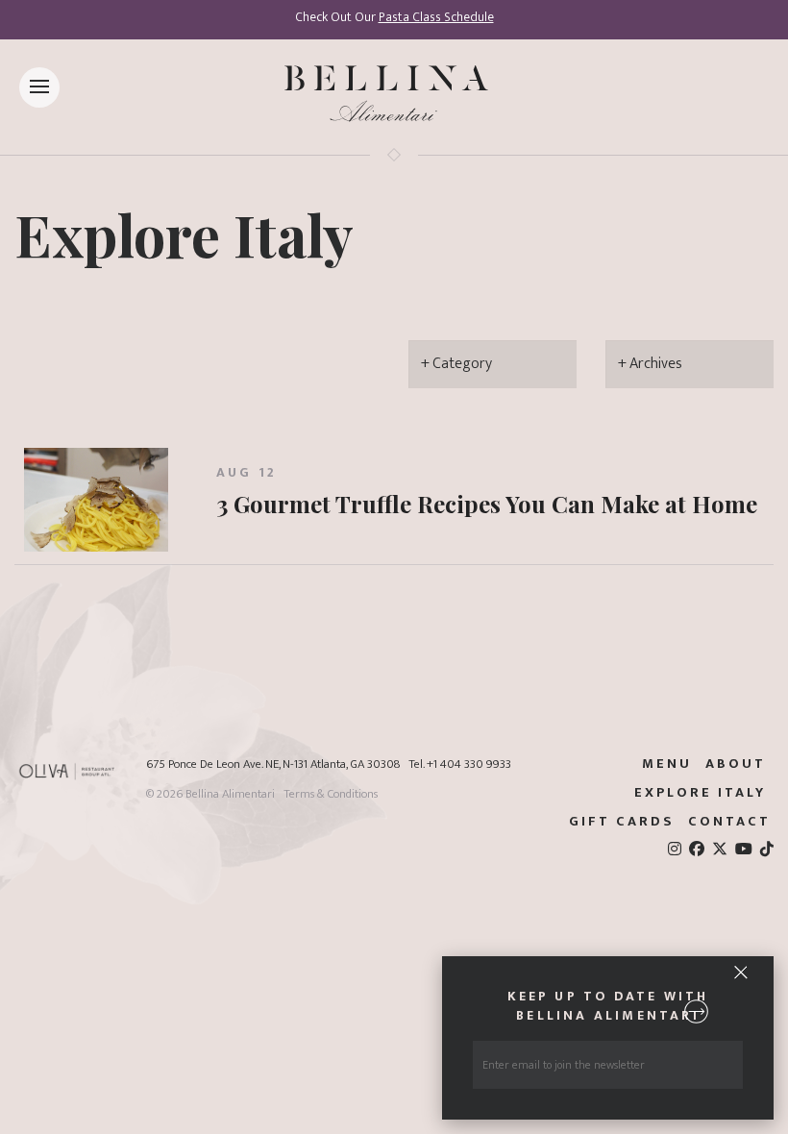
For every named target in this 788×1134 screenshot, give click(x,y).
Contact (729, 821)
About (735, 764)
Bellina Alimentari (230, 794)
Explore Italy (184, 233)
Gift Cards (622, 821)
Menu (667, 764)
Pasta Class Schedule (436, 17)
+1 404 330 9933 (469, 764)
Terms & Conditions (330, 794)
